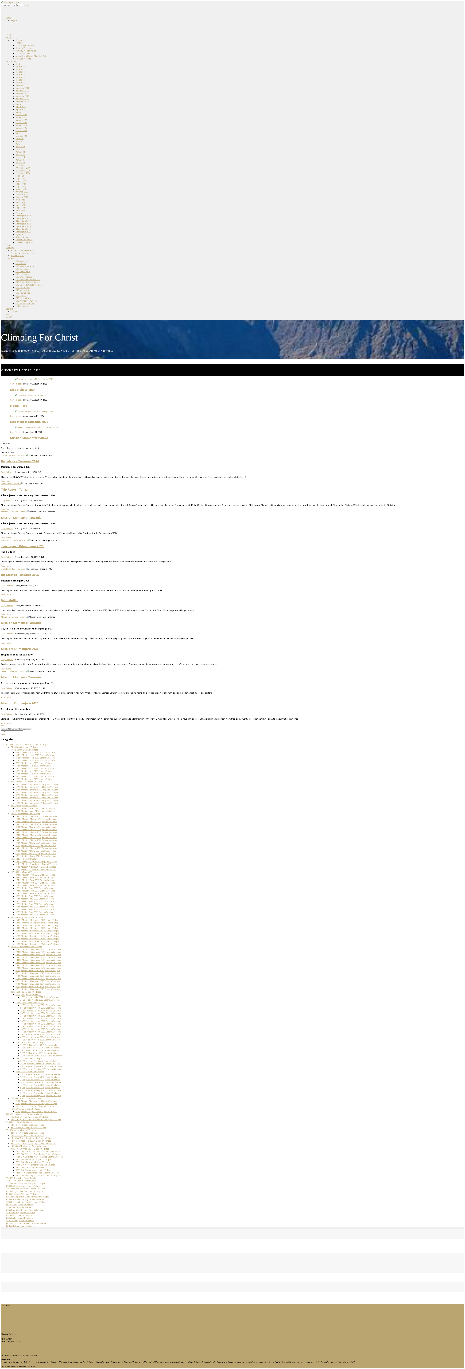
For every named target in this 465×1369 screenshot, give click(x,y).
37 (12, 1119)
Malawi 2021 (21, 117)
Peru (18, 144)
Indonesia (20, 85)
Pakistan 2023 (22, 194)
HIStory (6, 1313)
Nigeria (19, 141)
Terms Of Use (43, 1366)
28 (21, 1018)
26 (12, 781)
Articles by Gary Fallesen (22, 250)
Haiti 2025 (20, 80)
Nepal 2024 (21, 186)
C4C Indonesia (22, 269)
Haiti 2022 (20, 72)
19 (17, 968)
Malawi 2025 (21, 128)
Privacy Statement (59, 1366)
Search (27, 5)
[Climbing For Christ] (10, 2)
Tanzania (20, 213)
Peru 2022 (20, 152)
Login (8, 17)
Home (8, 34)
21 (17, 882)
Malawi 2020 (21, 114)
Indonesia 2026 (22, 101)
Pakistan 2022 (22, 191)
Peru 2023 (20, 154)
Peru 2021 (20, 149)
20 (7, 1212)
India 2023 (20, 202)
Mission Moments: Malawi (29, 438)
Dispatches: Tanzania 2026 (29, 422)
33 (17, 832)
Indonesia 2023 (22, 96)
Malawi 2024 (21, 125)
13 (17, 816)
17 (17, 880)
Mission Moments (37, 395)
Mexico (19, 133)
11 (17, 760)
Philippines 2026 (23, 173)
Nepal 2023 (21, 183)
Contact (9, 308)
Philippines (21, 165)
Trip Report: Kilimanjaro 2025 (14, 540)
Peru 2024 (20, 157)
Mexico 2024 (21, 136)
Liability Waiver (22, 306)
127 (12, 946)
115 (12, 872)
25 (17, 757)
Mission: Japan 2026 (44, 379)
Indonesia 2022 (22, 93)
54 (21, 1007)
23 (17, 835)
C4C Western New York (26, 301)
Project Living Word (24, 242)
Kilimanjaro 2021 (23, 218)
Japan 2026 (21, 109)
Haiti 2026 (20, 82)
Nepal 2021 (21, 178)
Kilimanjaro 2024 (23, 226)
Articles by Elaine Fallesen (22, 253)
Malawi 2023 (21, 122)
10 (17, 819)
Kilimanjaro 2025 (23, 229)
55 (7, 1180)
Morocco (19, 138)
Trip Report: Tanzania (11, 483)
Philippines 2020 (23, 170)
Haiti (18, 64)
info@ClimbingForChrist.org (13, 1351)
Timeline (19, 42)
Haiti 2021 (20, 69)
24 (21, 1013)
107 (7, 744)
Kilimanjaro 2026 (23, 231)
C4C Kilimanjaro (23, 271)
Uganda (19, 234)
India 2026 (20, 210)
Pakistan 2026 (22, 197)
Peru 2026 (20, 162)
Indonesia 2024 (22, 98)
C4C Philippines (23, 274)
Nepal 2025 (21, 189)
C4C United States (24, 277)
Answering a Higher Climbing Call (31, 56)
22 (17, 885)
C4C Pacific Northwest (25, 303)
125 (7, 1223)
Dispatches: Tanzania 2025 (13, 569)
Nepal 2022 (21, 181)
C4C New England (23, 293)
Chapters (10, 258)
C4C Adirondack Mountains (28, 279)
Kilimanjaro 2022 (23, 221)
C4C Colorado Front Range (28, 282)
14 (17, 922)
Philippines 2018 (23, 167)
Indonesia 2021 (22, 90)
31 (17, 864)
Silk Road (20, 175)
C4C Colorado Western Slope (29, 285)
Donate (14, 311)
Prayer (9, 245)
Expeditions (11, 61)
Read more (6, 481)
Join (7, 314)
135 (12, 1117)
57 (17, 1042)
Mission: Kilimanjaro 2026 (19, 649)
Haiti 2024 (20, 77)
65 (17, 752)
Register (14, 20)
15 (12, 1098)
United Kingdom (23, 237)
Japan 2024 (21, 106)
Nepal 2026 (21, 207)
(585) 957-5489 (7, 1346)
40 (17, 877)
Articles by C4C (17, 255)
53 (12, 859)
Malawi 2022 (21, 120)
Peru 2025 (20, 160)
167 (12, 813)
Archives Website (23, 58)
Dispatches (48, 411)
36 (17, 829)
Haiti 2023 (20, 74)
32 (17, 949)
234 (7, 1178)
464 (7, 1183)
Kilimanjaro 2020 (23, 215)
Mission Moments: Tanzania (14, 511)
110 (7, 1204)
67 (12, 917)
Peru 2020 (20, 146)
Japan (18, 104)
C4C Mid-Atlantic (23, 287)
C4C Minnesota (22, 290)
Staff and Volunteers (25, 45)
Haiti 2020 (20, 66)
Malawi (19, 112)
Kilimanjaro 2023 (23, 223)
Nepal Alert (18, 406)
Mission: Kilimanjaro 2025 (19, 703)
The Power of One (24, 53)
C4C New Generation (25, 266)
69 (17, 755)
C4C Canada (21, 263)
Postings (10, 247)
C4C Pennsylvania (23, 298)
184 (17, 1002)
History (9, 37)
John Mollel (9, 600)
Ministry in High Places (26, 50)
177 (12, 749)
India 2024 (20, 205)
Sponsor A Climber (24, 239)
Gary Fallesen (16, 383)
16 (17, 821)
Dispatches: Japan (23, 390)
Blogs (5, 1321)
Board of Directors (24, 48)
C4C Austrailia (22, 261)
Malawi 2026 (21, 130)
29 (21, 1045)
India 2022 (20, 199)
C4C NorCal (21, 295)
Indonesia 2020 (22, 88)
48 (12, 992)
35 (7, 1130)
